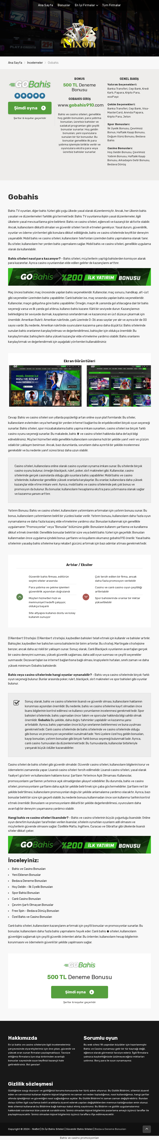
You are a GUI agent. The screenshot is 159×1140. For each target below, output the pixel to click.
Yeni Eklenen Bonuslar (26, 875)
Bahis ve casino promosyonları (79, 1137)
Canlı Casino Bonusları (26, 899)
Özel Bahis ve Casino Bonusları (32, 917)
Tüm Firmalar (111, 5)
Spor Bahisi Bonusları (26, 893)
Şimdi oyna (25, 107)
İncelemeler (35, 63)
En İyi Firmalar (85, 5)
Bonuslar (64, 5)
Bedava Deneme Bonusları (29, 881)
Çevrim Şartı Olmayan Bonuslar (32, 905)
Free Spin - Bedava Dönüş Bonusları (35, 911)
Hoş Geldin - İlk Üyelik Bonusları (32, 887)
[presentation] (144, 386)
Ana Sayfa (45, 5)
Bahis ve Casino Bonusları (29, 869)
